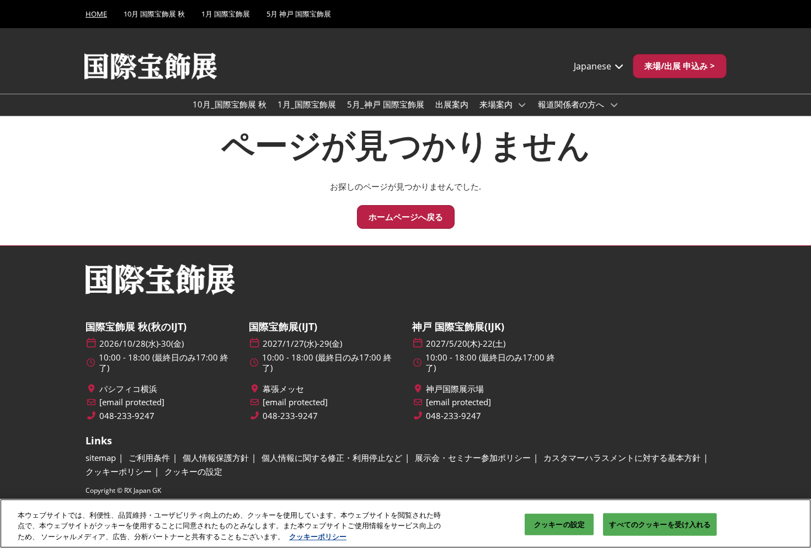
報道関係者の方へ (572, 104)
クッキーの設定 (559, 524)
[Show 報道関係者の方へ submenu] (614, 105)
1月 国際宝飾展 (225, 14)
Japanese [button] (593, 66)
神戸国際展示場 (455, 389)
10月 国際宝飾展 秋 (154, 14)
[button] (680, 66)
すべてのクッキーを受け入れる (660, 524)
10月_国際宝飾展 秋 (229, 104)
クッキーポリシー (317, 536)
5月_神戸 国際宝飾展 (385, 104)
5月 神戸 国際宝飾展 (298, 14)
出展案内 (451, 104)
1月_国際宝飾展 (307, 104)
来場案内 (497, 104)
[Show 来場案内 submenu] (522, 105)
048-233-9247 (126, 416)
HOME (96, 14)
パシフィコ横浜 (128, 389)
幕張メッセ (283, 389)
